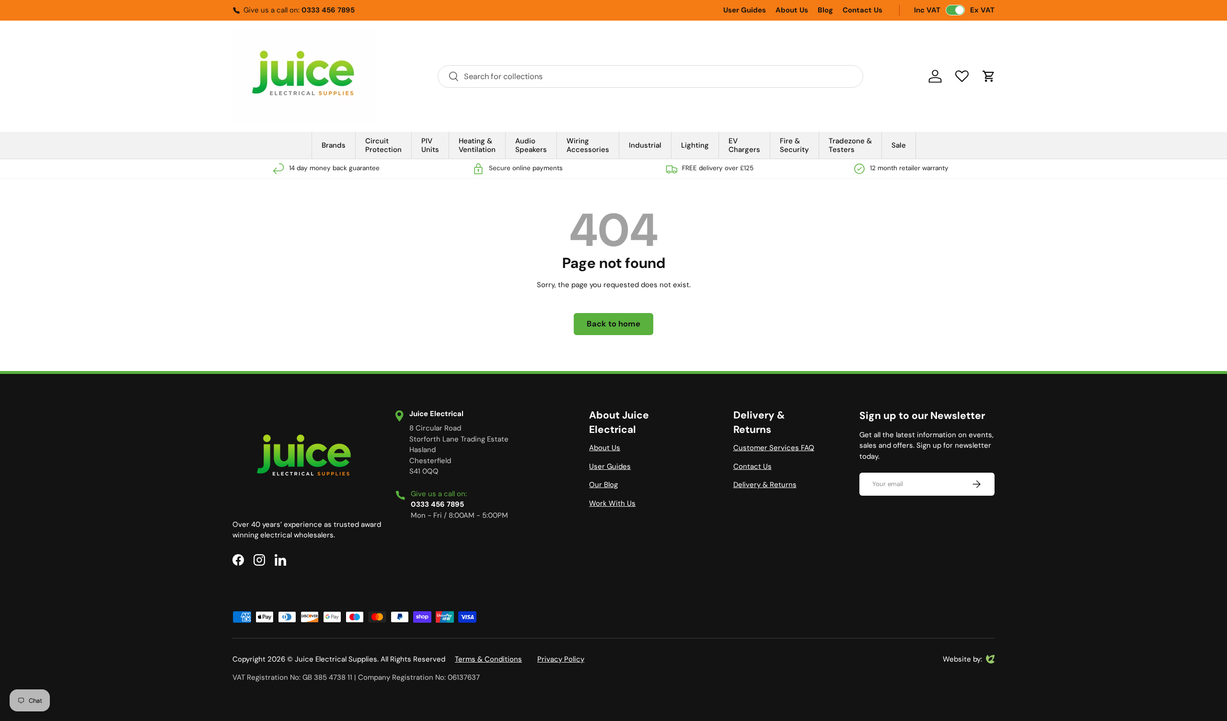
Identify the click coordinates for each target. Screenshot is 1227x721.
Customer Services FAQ (773, 448)
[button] (988, 76)
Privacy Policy (560, 659)
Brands (334, 145)
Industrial (645, 145)
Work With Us (612, 503)
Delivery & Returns (765, 484)
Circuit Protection (383, 145)
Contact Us (862, 10)
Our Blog (603, 484)
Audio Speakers (531, 145)
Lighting (695, 145)
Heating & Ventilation (477, 145)
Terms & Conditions (488, 659)
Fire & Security (794, 145)
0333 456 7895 (328, 10)
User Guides (744, 10)
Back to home (613, 324)
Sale (898, 145)
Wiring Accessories (588, 145)
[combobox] (650, 76)
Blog (825, 10)
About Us (792, 10)
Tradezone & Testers (850, 145)
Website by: (962, 659)
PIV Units (430, 145)
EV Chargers (744, 145)
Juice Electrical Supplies (336, 659)
